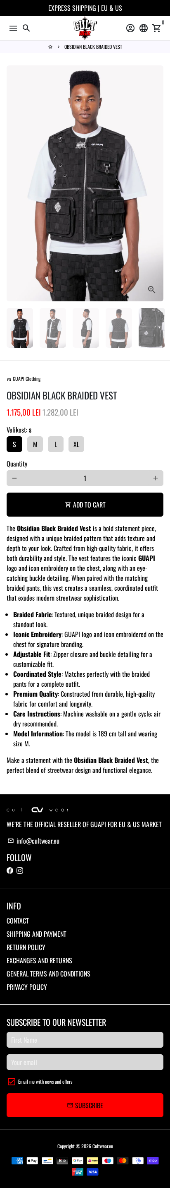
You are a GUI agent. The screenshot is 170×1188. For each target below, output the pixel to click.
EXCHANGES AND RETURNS (39, 960)
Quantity (17, 464)
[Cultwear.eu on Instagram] (20, 870)
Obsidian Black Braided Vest (93, 46)
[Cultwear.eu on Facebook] (10, 870)
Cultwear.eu (102, 1146)
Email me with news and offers (45, 1081)
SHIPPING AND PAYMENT (36, 934)
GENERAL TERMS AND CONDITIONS (48, 974)
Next (155, 183)
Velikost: (19, 430)
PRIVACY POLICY (27, 987)
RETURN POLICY (26, 947)
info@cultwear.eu (33, 841)
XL (76, 444)
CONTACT (18, 921)
